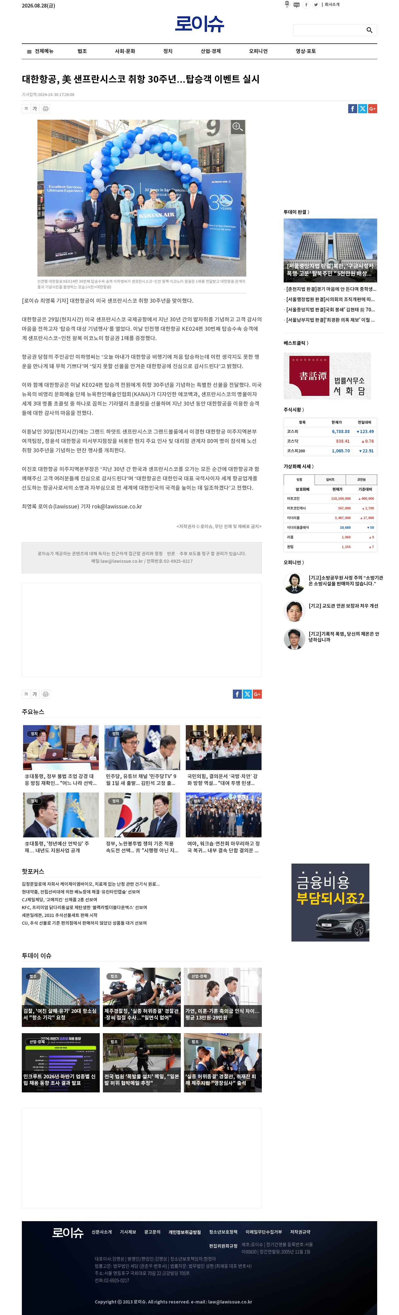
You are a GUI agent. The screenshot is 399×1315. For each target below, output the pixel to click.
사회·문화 (125, 51)
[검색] (371, 30)
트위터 (362, 108)
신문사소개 (102, 1232)
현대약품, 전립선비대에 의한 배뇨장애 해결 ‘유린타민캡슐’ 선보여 (81, 892)
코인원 (361, 480)
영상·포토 (306, 51)
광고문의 (152, 1232)
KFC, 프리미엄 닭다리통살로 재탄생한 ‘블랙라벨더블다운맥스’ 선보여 (84, 907)
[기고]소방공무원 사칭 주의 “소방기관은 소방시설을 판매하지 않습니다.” (346, 581)
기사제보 (128, 1232)
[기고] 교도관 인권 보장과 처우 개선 (343, 606)
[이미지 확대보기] (238, 127)
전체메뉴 (44, 51)
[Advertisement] (84, 629)
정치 (168, 51)
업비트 (330, 480)
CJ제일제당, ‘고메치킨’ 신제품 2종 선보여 (59, 900)
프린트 (45, 108)
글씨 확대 (35, 108)
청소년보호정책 (223, 1232)
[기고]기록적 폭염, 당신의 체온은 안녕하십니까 (344, 637)
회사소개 (331, 4)
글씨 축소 (26, 108)
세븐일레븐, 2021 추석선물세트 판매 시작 (60, 915)
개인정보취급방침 (185, 1232)
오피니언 (258, 51)
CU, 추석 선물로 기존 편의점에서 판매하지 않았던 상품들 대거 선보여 (84, 923)
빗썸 (299, 480)
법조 (82, 51)
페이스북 (352, 108)
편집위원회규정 (223, 1246)
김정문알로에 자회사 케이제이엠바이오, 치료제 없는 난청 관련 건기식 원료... (91, 884)
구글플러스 (372, 108)
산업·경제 (211, 51)
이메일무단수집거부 (264, 1232)
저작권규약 (300, 1232)
